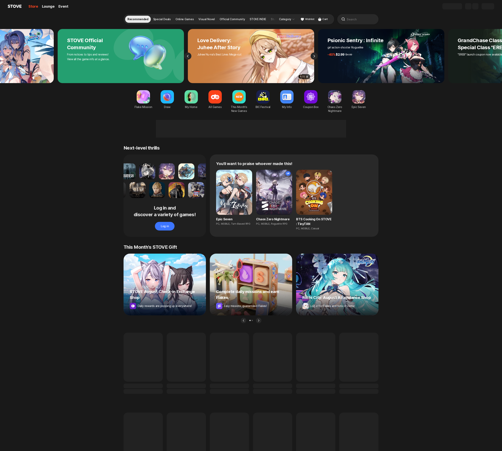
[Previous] (187, 56)
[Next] (314, 56)
